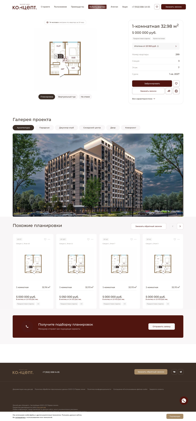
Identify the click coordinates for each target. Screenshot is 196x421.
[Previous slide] (20, 175)
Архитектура (23, 127)
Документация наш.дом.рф (23, 389)
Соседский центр (92, 127)
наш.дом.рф (41, 407)
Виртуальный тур (67, 96)
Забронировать (152, 83)
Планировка (47, 96)
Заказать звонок (173, 6)
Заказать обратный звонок (148, 226)
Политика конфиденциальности (99, 389)
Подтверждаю (175, 416)
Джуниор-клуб (66, 127)
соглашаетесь (20, 417)
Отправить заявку (162, 326)
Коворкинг (130, 127)
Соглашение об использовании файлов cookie (130, 389)
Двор (113, 127)
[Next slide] (175, 175)
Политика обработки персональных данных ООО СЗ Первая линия (60, 389)
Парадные (44, 127)
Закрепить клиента (156, 389)
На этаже (85, 96)
